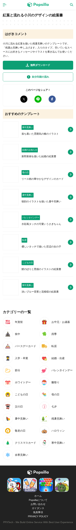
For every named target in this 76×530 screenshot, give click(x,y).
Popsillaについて (38, 500)
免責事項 (38, 512)
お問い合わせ (38, 504)
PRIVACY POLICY (38, 516)
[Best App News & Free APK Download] (38, 5)
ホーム (38, 495)
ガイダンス (38, 508)
